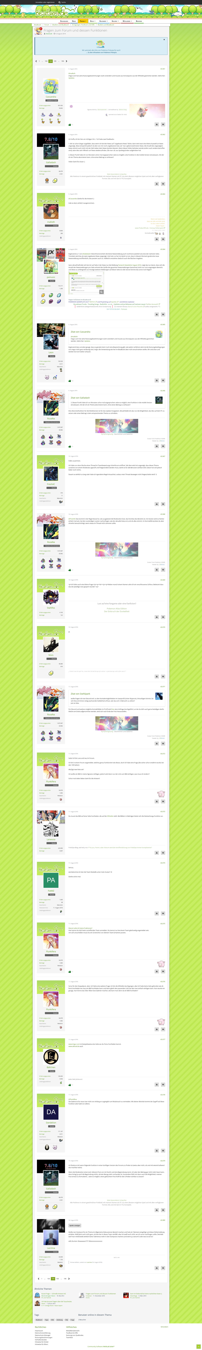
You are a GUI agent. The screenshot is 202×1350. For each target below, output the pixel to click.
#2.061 (163, 69)
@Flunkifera (73, 1099)
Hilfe (52, 1320)
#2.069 (163, 580)
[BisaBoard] (101, 12)
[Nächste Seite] (66, 61)
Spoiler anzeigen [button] (75, 1225)
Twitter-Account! (152, 304)
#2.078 (163, 1095)
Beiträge (41, 108)
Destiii (43, 1303)
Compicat (89, 1296)
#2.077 (163, 1039)
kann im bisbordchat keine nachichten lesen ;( (146, 1294)
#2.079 (163, 1161)
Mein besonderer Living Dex (116, 174)
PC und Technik (46, 1298)
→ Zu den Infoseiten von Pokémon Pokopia (101, 52)
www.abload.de (74, 1046)
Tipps (46, 1320)
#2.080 (163, 1220)
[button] (164, 39)
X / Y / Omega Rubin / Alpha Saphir (52, 1305)
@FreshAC (72, 519)
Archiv (88, 1298)
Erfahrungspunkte (44, 105)
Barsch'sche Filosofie (135, 306)
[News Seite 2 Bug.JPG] (86, 283)
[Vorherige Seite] (36, 61)
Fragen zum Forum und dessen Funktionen (101, 1294)
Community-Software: (101, 1346)
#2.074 (163, 863)
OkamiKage (133, 1296)
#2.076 (163, 981)
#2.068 (163, 514)
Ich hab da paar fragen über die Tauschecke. (56, 1301)
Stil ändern (164, 1327)
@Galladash (86, 254)
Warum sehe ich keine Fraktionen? (80, 928)
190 (62, 61)
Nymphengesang (107, 434)
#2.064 (163, 249)
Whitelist (110, 816)
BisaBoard (39, 1320)
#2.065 (163, 324)
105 (55, 61)
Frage (72, 1320)
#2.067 (163, 456)
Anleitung (60, 1320)
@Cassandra (73, 199)
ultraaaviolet (102, 109)
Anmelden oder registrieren (45, 2)
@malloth (72, 73)
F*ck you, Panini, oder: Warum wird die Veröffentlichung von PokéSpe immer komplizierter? (120, 847)
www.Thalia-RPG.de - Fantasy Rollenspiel (149, 228)
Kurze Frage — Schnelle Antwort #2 (53, 1294)
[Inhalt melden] (157, 124)
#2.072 (163, 754)
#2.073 (163, 811)
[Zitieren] (163, 124)
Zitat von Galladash (80, 397)
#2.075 (163, 924)
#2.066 (163, 391)
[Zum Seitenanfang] (198, 1346)
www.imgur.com (74, 1044)
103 (46, 61)
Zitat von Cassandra (80, 331)
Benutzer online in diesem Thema (95, 1314)
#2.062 (163, 134)
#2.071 (163, 686)
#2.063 (163, 194)
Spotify (113, 302)
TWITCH (92, 302)
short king (123, 109)
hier (113, 709)
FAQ (66, 1320)
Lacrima (89, 1262)
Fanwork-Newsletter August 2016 (129, 265)
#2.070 (163, 627)
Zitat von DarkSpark (80, 693)
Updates (71, 78)
